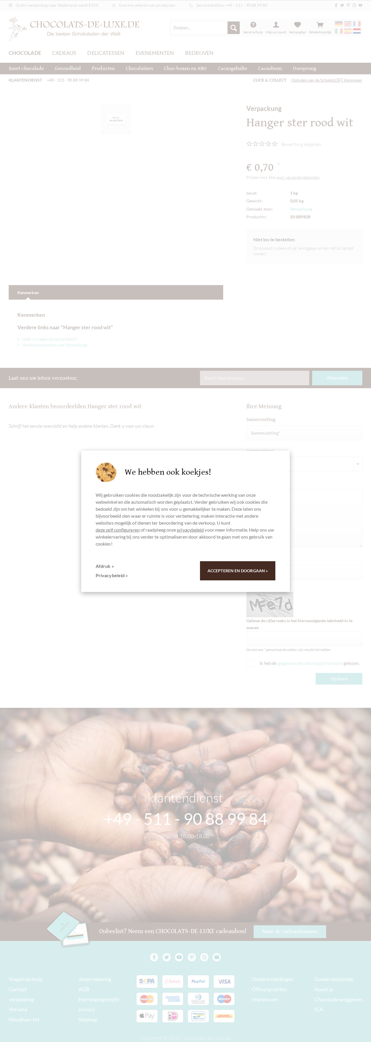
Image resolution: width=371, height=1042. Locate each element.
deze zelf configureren (118, 529)
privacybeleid (190, 529)
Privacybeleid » (112, 575)
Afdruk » (105, 566)
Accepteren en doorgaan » (238, 570)
